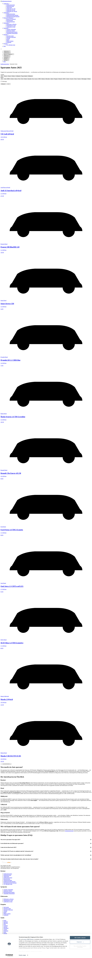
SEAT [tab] (64, 78)
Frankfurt (5, 925)
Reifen (7, 39)
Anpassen (79, 942)
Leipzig (5, 929)
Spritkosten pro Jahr (10, 8)
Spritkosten (6, 3)
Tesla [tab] (75, 78)
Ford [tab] (22, 78)
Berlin (4, 920)
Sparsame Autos (10, 35)
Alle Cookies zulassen (80, 937)
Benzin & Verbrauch (8, 17)
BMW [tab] (8, 78)
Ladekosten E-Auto (10, 26)
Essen (4, 932)
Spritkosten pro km (10, 10)
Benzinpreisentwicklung (11, 32)
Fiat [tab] (19, 78)
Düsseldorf (5, 928)
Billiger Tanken (9, 41)
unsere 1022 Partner (28, 939)
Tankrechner (9, 7)
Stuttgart (5, 927)
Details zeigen (22, 955)
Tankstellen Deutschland (11, 33)
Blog (4, 46)
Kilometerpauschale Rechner (12, 16)
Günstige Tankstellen (11, 29)
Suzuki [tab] (71, 78)
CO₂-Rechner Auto (10, 45)
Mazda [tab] (43, 78)
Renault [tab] (60, 78)
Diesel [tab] (9, 76)
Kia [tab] (33, 78)
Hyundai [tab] (29, 78)
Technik (8, 38)
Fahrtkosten (6, 12)
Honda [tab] (25, 78)
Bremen (5, 933)
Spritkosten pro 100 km (11, 11)
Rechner (5, 43)
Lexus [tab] (36, 78)
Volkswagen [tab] (84, 78)
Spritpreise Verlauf (10, 30)
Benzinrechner (9, 20)
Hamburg (5, 921)
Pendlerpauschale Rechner (12, 15)
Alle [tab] (2, 76)
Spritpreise (6, 28)
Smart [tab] (67, 78)
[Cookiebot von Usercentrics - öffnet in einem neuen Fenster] (9, 955)
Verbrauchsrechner (10, 21)
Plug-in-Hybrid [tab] (24, 76)
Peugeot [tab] (55, 78)
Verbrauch (3, 84)
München (5, 923)
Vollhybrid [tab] (18, 76)
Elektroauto (6, 23)
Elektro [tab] (13, 76)
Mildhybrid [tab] (30, 76)
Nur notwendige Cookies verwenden (80, 946)
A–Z (9, 84)
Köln (4, 924)
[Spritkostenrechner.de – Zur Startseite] (6, 1)
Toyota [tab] (79, 78)
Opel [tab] (52, 78)
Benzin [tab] (5, 76)
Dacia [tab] (16, 78)
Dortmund (5, 930)
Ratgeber (5, 34)
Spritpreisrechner (10, 6)
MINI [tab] (40, 78)
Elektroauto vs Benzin (11, 24)
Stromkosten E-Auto (11, 25)
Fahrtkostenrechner (10, 14)
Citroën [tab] (12, 78)
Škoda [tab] (89, 78)
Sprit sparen (6, 907)
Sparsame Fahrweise (11, 37)
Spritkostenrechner (10, 5)
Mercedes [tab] (48, 78)
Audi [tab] (5, 78)
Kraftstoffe (8, 42)
